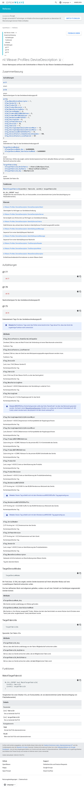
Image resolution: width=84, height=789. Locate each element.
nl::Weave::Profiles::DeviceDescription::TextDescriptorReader (22, 243)
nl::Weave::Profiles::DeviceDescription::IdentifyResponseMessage (24, 236)
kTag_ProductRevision (13, 107)
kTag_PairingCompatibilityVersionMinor (21, 130)
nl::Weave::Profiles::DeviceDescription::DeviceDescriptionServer (23, 214)
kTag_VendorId (10, 103)
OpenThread (6, 771)
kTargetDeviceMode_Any (14, 149)
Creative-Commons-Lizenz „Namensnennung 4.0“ (58, 745)
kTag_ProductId (11, 105)
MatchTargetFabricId (11, 189)
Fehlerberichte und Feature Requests (55, 764)
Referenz (6, 9)
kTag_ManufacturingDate (14, 109)
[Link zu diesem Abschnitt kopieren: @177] (10, 272)
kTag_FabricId (10, 126)
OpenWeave (6, 28)
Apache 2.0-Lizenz (22, 747)
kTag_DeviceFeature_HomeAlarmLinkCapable (22, 134)
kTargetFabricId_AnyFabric (15, 169)
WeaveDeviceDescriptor (33, 408)
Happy (4, 767)
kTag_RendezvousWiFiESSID (15, 117)
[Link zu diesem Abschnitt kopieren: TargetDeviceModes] (23, 569)
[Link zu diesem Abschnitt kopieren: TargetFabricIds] (19, 620)
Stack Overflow (48, 771)
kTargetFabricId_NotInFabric (16, 167)
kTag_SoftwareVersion (13, 122)
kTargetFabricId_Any (13, 171)
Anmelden (78, 2)
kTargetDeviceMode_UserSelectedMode (20, 151)
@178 (5, 90)
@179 (5, 99)
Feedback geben (74, 33)
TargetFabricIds (9, 165)
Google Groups (48, 767)
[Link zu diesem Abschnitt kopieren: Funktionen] (16, 669)
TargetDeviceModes (10, 147)
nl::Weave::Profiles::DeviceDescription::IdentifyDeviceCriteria (22, 221)
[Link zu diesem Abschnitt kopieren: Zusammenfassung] (25, 72)
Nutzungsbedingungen (9, 779)
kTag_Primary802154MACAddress (17, 113)
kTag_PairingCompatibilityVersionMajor (21, 128)
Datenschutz (23, 779)
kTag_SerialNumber (12, 111)
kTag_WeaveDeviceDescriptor (16, 101)
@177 (5, 82)
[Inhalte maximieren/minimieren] (16, 32)
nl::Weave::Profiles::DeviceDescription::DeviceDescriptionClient (23, 207)
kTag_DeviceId (10, 124)
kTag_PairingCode (12, 119)
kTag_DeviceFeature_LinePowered (18, 136)
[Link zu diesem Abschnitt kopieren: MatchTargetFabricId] (24, 676)
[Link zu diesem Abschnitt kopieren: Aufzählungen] (19, 265)
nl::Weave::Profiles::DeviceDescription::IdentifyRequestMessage (23, 229)
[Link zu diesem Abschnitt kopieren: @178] (10, 287)
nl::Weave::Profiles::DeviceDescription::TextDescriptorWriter (22, 248)
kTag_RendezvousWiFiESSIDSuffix (18, 132)
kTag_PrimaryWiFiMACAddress (16, 115)
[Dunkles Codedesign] (78, 276)
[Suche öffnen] (56, 2)
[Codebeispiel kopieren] (80, 276)
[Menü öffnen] (3, 2)
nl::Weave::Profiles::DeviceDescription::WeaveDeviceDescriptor (23, 254)
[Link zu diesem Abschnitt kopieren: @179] (10, 306)
